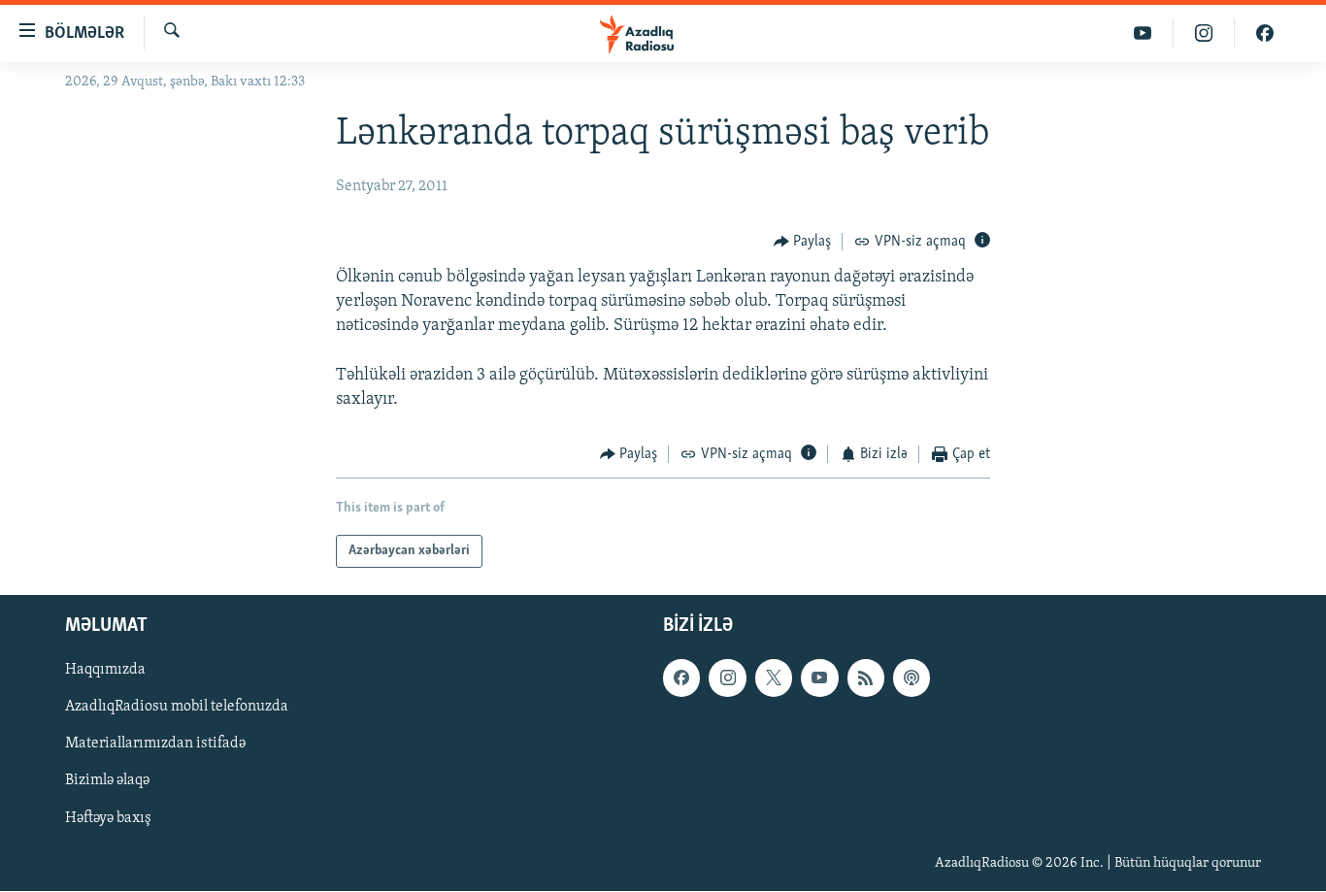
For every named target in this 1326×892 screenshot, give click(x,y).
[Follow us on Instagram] (727, 678)
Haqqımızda (105, 670)
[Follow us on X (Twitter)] (773, 678)
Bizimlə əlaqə (107, 781)
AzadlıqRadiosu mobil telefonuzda (176, 707)
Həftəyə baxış (108, 818)
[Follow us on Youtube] (819, 678)
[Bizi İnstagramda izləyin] (1204, 33)
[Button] (803, 241)
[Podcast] (911, 678)
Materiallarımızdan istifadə (155, 744)
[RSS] (865, 678)
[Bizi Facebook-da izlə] (1265, 33)
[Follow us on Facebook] (681, 678)
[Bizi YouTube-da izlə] (1143, 33)
